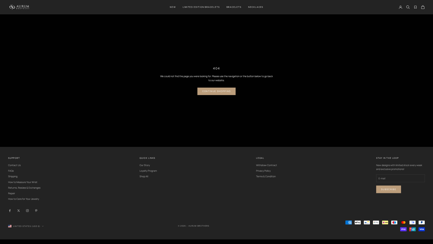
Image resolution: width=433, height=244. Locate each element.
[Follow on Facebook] (10, 210)
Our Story (145, 165)
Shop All (144, 176)
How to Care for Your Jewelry (23, 198)
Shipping (12, 176)
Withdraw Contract (266, 165)
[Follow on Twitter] (18, 210)
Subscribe (388, 189)
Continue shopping (216, 91)
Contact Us (14, 165)
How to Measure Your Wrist (22, 182)
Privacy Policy (263, 170)
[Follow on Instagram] (27, 210)
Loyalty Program (148, 170)
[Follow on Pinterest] (36, 210)
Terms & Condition (266, 176)
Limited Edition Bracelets (201, 7)
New (173, 7)
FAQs (11, 170)
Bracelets (233, 7)
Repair (11, 193)
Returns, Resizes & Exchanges (24, 187)
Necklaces (255, 7)
